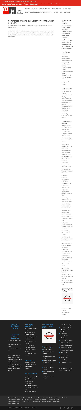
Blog (61, 12)
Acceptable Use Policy (66, 362)
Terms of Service (65, 357)
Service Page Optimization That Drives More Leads (67, 199)
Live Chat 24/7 (64, 352)
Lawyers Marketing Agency (8, 4)
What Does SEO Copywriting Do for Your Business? (67, 133)
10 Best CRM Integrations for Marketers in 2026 (66, 164)
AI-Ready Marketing (7, 3)
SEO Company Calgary (65, 370)
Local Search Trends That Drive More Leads (67, 264)
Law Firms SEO (19, 4)
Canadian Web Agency (31, 8)
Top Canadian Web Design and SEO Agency (23, 3)
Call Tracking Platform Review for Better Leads (67, 146)
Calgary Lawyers (47, 349)
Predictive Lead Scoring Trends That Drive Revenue (67, 239)
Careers (56, 12)
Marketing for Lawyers (66, 340)
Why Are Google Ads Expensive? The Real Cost (67, 218)
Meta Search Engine (48, 3)
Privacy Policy (64, 355)
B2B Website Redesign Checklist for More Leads (67, 251)
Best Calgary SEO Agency (66, 368)
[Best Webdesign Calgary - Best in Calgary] (67, 298)
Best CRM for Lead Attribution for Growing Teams (67, 185)
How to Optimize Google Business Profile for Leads (66, 206)
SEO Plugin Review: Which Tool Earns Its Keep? (67, 282)
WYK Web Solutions (14, 407)
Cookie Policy (64, 360)
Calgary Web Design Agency (31, 4)
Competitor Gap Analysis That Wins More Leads (67, 257)
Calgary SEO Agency (67, 106)
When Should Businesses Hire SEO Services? (67, 270)
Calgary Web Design (32, 25)
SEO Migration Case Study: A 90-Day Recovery (67, 158)
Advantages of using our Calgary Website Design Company (31, 21)
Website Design (12, 27)
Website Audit (67, 8)
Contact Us (67, 12)
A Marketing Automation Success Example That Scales (67, 224)
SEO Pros (63, 338)
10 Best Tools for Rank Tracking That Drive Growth (67, 127)
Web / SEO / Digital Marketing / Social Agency (37, 12)
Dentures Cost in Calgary (31, 376)
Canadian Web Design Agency (17, 25)
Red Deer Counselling (31, 385)
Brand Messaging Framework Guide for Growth (67, 140)
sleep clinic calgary (67, 98)
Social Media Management (53, 398)
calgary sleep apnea (67, 100)
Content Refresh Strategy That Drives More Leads (67, 171)
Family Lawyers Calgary (31, 336)
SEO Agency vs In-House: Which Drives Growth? (67, 276)
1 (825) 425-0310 (16, 340)
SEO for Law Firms (65, 343)
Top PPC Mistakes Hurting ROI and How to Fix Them (66, 152)
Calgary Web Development (45, 25)
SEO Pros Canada (39, 3)
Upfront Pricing (56, 8)
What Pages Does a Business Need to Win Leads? (67, 245)
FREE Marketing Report (67, 350)
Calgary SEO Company (60, 3)
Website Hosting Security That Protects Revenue (66, 212)
